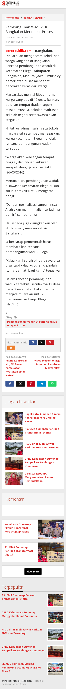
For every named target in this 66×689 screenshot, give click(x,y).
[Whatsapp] (52, 384)
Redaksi (39, 680)
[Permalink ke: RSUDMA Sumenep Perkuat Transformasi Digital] (14, 433)
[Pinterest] (50, 342)
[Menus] (61, 4)
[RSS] (11, 348)
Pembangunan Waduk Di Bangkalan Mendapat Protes (32, 323)
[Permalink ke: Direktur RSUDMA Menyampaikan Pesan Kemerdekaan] (14, 478)
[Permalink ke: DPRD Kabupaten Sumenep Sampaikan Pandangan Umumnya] (14, 463)
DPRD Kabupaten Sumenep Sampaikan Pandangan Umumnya (42, 462)
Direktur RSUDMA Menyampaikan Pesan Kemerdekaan (39, 477)
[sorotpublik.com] (17, 3)
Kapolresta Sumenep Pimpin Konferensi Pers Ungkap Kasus (43, 417)
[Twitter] (41, 342)
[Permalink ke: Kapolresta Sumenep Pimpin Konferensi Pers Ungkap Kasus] (14, 418)
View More (33, 571)
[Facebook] (33, 342)
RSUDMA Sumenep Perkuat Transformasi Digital (19, 550)
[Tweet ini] (20, 384)
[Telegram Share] (41, 384)
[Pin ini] (31, 384)
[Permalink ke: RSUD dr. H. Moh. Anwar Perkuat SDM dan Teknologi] (14, 448)
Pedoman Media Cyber (14, 683)
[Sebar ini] (9, 384)
